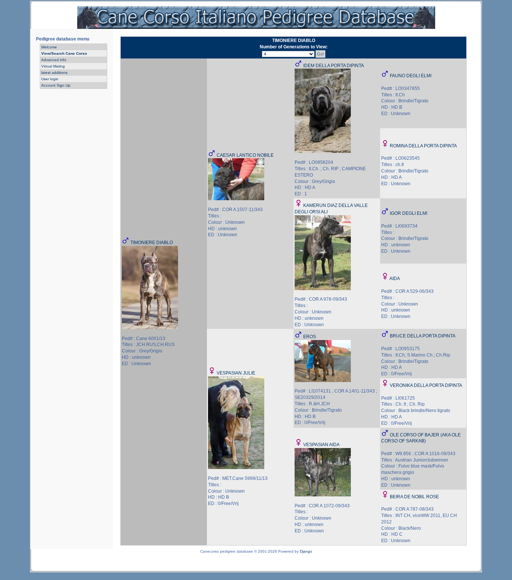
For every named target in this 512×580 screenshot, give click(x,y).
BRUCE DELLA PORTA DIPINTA (422, 336)
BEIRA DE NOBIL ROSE (414, 496)
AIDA (394, 278)
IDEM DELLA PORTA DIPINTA (333, 65)
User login (49, 79)
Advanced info (53, 60)
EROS (309, 336)
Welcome (49, 47)
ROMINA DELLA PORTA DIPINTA (423, 145)
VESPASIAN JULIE (236, 373)
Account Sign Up (55, 85)
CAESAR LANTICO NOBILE (245, 155)
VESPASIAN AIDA (321, 444)
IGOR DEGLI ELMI (408, 213)
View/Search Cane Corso (64, 53)
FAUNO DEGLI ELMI (410, 75)
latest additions (54, 72)
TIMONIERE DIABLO (151, 242)
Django (306, 551)
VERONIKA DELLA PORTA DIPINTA (426, 385)
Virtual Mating (53, 66)
